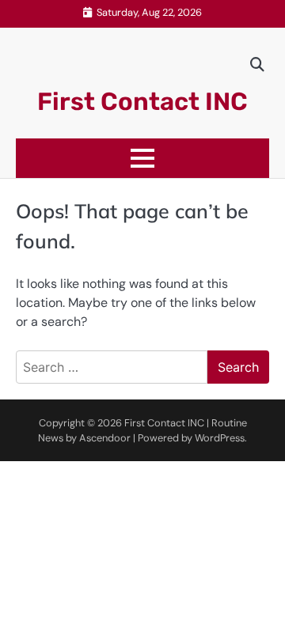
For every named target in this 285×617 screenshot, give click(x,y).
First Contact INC (142, 101)
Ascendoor (105, 438)
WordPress (220, 438)
